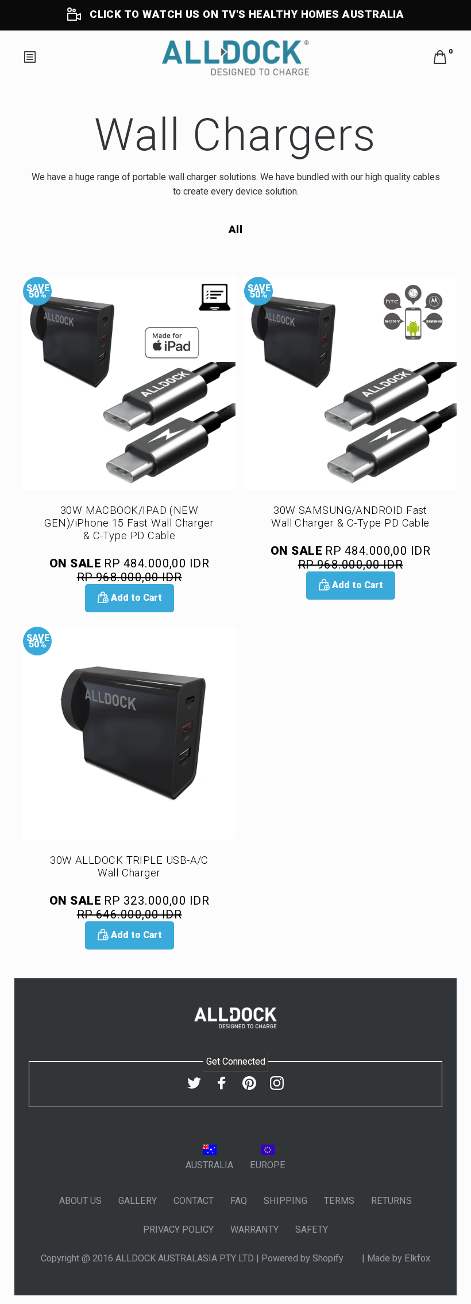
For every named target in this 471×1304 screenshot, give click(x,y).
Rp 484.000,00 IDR (129, 570)
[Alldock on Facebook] (222, 1083)
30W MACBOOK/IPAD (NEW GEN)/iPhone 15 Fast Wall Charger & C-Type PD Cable (129, 523)
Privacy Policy (178, 1229)
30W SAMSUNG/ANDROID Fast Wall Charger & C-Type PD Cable (350, 516)
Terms (339, 1200)
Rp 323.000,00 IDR (129, 907)
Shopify (329, 1258)
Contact (193, 1200)
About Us (80, 1200)
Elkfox (417, 1258)
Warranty (254, 1229)
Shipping (285, 1200)
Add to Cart (135, 597)
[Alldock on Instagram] (277, 1083)
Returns (391, 1200)
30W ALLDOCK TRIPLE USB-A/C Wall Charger (129, 866)
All (235, 229)
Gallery (137, 1200)
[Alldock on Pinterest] (249, 1083)
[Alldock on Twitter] (194, 1083)
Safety (311, 1229)
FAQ (238, 1200)
